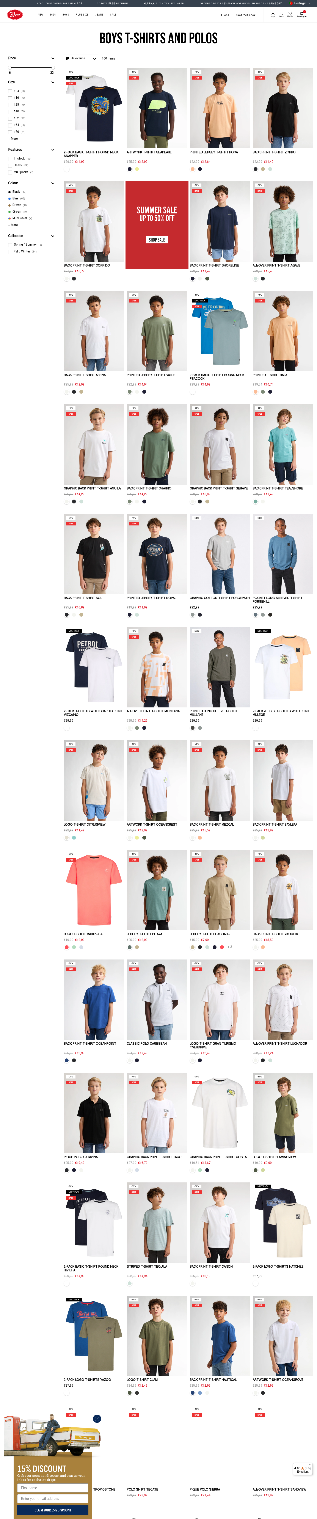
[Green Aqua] (74, 947)
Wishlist (290, 16)
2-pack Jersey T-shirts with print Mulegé (281, 713)
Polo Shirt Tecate (142, 1489)
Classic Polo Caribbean (147, 1044)
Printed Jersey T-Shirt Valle (151, 375)
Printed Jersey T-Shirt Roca (214, 152)
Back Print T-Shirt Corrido (87, 265)
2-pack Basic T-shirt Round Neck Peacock (217, 377)
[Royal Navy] (200, 615)
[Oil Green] (129, 947)
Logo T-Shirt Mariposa (83, 934)
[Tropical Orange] (192, 169)
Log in (273, 16)
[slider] (9, 67)
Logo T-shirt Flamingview (274, 1157)
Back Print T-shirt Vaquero (276, 934)
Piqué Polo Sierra (205, 1489)
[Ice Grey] (192, 615)
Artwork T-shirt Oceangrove (278, 1380)
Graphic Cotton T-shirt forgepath (220, 598)
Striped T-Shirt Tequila (147, 1266)
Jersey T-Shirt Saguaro (210, 934)
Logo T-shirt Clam (142, 1380)
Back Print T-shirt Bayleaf (275, 824)
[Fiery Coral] (66, 947)
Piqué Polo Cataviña (81, 1157)
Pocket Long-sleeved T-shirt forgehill (278, 600)
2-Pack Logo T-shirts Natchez (278, 1266)
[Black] (255, 169)
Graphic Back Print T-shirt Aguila (92, 488)
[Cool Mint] (270, 169)
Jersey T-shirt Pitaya (144, 934)
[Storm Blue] (255, 615)
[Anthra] (137, 1393)
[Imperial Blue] (66, 1060)
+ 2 (230, 947)
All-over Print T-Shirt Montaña (153, 711)
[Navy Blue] (129, 169)
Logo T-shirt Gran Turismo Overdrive (213, 1045)
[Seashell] (66, 837)
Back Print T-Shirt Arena (85, 375)
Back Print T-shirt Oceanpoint (90, 1044)
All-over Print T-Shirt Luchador (280, 1044)
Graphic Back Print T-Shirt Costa (218, 1157)
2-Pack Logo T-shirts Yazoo (87, 1380)
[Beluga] (192, 728)
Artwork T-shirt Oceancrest (152, 824)
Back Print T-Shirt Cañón (211, 1266)
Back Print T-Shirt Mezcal (212, 824)
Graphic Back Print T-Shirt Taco (154, 1157)
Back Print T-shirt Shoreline (214, 265)
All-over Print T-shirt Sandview (279, 1489)
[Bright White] (66, 278)
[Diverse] (66, 169)
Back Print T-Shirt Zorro (274, 152)
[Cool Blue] (200, 1393)
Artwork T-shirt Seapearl (149, 152)
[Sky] (81, 947)
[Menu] (310, 1465)
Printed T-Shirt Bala (270, 375)
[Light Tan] (263, 169)
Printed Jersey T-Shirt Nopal (151, 598)
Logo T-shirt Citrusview (84, 824)
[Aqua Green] (255, 501)
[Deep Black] (270, 615)
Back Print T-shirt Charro (149, 488)
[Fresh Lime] (263, 837)
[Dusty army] (207, 278)
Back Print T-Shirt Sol (83, 598)
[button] (31, 58)
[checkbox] (31, 91)
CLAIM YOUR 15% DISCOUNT (53, 1510)
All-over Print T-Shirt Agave (276, 265)
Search (281, 16)
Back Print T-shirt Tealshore (278, 488)
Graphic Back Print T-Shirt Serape (219, 488)
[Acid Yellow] (137, 169)
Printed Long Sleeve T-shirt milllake (214, 713)
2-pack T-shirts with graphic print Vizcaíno (93, 713)
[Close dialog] (97, 1418)
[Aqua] (74, 837)
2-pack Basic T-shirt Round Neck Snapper (91, 154)
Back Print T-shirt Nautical (213, 1380)
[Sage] (129, 392)
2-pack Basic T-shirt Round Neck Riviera (91, 1268)
